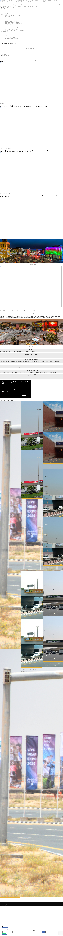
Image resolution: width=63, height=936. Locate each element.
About (3, 8)
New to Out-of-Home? (15, 249)
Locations (4, 20)
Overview (6, 9)
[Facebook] (2, 934)
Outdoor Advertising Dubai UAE (8, 7)
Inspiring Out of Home (15, 330)
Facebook (5, 934)
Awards (6, 13)
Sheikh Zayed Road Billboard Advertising (12, 22)
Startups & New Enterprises (10, 16)
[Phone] (2, 933)
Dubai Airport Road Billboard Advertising (12, 25)
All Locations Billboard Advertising (11, 21)
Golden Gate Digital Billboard (10, 37)
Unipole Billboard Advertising (10, 33)
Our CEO (6, 12)
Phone (4, 933)
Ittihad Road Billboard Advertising (11, 24)
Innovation (7, 19)
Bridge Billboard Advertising (10, 32)
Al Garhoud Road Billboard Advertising (12, 28)
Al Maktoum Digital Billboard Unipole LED (12, 38)
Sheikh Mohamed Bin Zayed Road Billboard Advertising (15, 23)
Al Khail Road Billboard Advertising (11, 27)
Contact (3, 39)
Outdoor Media (5, 31)
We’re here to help (10, 253)
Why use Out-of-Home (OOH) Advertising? (12, 15)
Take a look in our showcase (16, 334)
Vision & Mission (8, 10)
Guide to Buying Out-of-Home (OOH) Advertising (14, 17)
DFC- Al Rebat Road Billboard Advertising (12, 29)
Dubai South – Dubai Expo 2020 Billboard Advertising (14, 30)
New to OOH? (4, 14)
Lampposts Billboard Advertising (11, 35)
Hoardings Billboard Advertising (11, 36)
